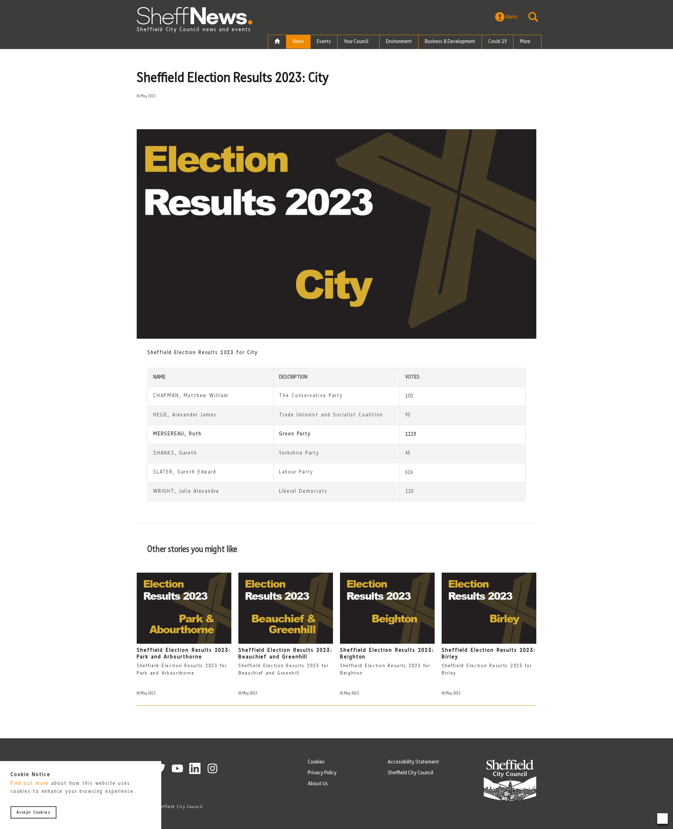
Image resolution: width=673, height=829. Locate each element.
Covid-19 (497, 41)
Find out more (30, 784)
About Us (318, 784)
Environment (399, 41)
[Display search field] (533, 17)
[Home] (277, 42)
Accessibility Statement (413, 762)
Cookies (316, 762)
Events (324, 41)
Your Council (356, 41)
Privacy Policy (322, 773)
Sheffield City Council (410, 773)
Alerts (511, 17)
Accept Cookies (33, 812)
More (525, 41)
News (298, 41)
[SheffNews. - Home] (194, 16)
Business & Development (450, 41)
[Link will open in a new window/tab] (177, 768)
